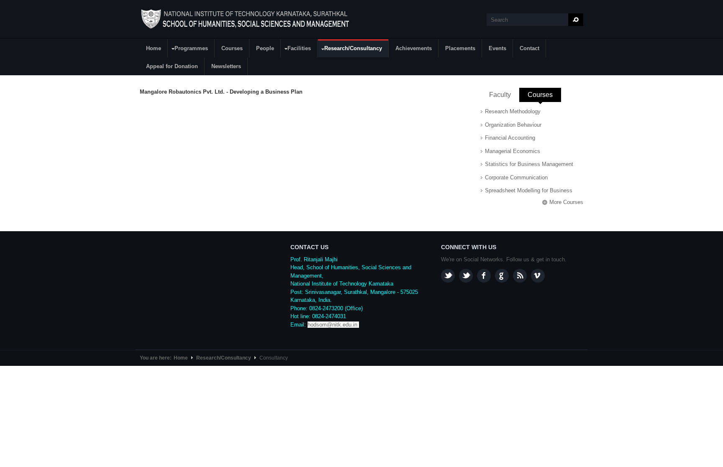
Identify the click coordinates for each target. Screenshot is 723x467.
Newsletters (226, 66)
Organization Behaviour (513, 125)
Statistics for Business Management (529, 164)
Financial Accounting (510, 138)
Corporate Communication (516, 177)
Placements (460, 48)
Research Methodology (513, 111)
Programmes (188, 49)
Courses (232, 48)
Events (497, 48)
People (265, 48)
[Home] (246, 19)
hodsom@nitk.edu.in (332, 325)
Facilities (296, 49)
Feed (520, 276)
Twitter (466, 276)
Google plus (502, 276)
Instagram (448, 276)
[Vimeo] (538, 276)
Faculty (500, 94)
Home (153, 48)
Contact (529, 48)
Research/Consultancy (350, 49)
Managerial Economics (512, 151)
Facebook (484, 276)
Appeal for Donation (172, 66)
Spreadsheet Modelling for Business (528, 190)
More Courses (566, 202)
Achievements (413, 48)
